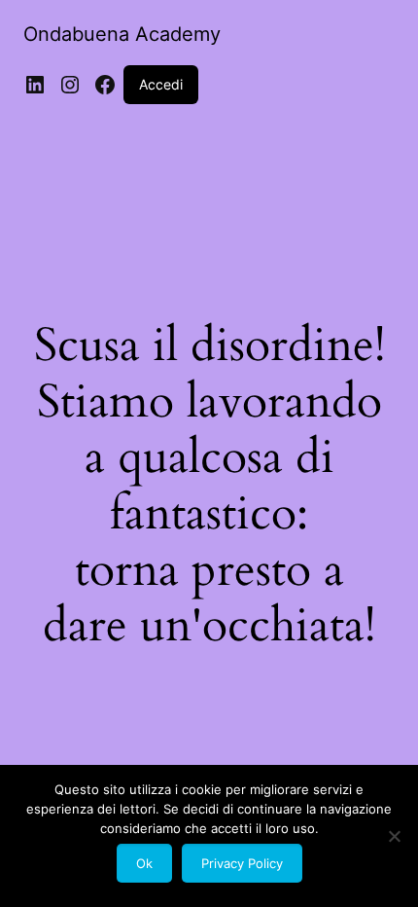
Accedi (161, 84)
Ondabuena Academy (122, 34)
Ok (144, 863)
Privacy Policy (242, 863)
